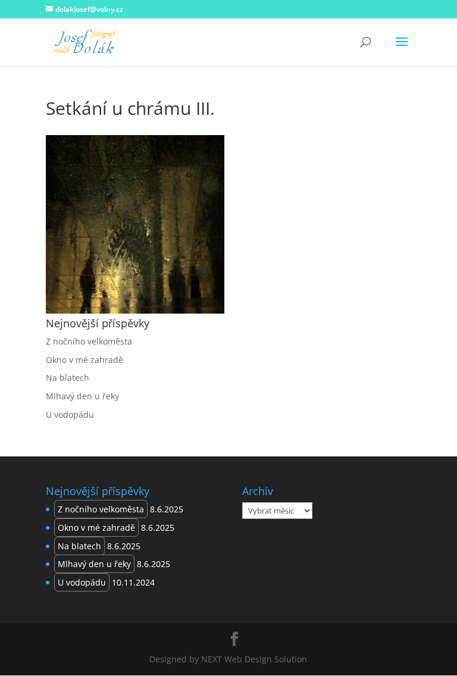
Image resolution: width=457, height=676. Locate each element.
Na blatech (67, 377)
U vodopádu (70, 414)
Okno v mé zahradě (84, 359)
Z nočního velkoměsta (89, 341)
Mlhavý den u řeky (82, 396)
